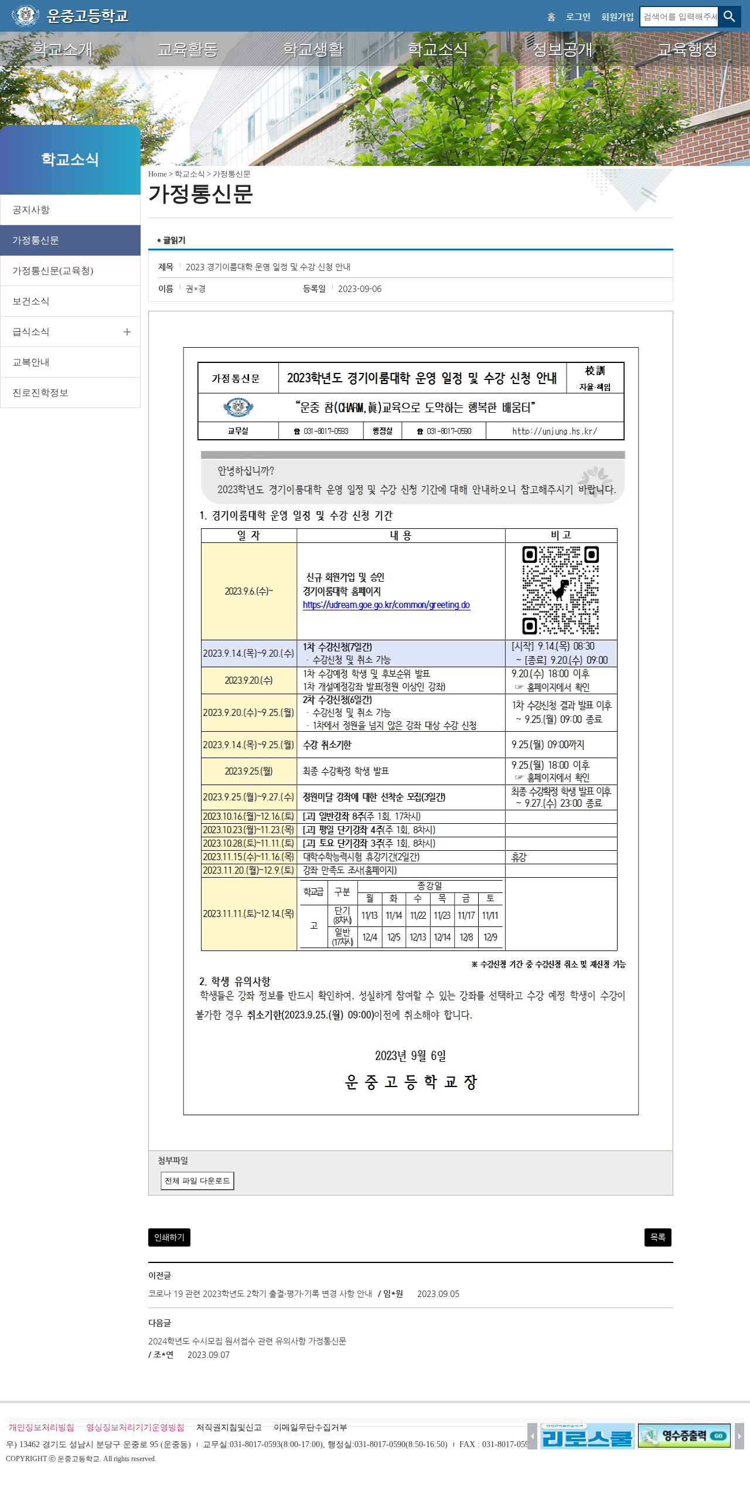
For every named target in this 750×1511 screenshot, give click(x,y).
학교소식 (190, 173)
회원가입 (617, 17)
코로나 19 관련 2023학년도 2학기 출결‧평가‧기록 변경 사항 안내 (260, 1293)
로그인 (578, 17)
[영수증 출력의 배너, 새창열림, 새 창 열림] (685, 1436)
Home (157, 173)
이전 (532, 1436)
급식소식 (31, 332)
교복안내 (31, 362)
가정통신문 (35, 240)
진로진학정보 (40, 393)
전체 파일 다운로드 (197, 1180)
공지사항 (31, 210)
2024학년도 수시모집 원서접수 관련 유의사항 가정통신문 (247, 1341)
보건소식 (31, 301)
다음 (740, 1436)
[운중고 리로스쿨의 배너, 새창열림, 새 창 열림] (587, 1436)
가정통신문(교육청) (52, 271)
